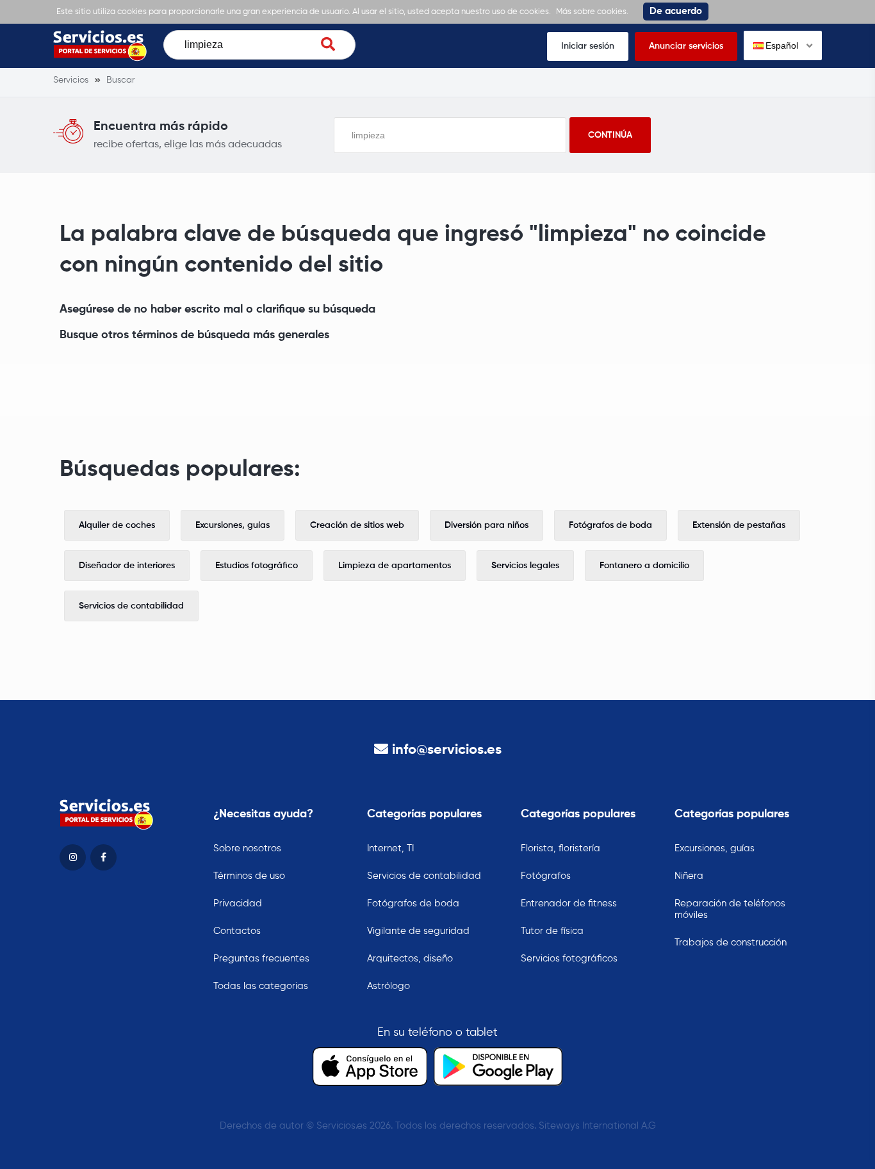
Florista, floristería (560, 848)
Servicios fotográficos (569, 958)
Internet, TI (390, 848)
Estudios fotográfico (256, 565)
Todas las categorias (260, 986)
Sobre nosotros (247, 848)
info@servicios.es (447, 750)
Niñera (689, 876)
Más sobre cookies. (592, 12)
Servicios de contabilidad (131, 605)
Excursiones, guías (232, 525)
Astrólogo (388, 986)
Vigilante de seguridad (418, 931)
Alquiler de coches (117, 525)
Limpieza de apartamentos (394, 565)
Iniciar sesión (587, 46)
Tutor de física (552, 931)
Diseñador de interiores (127, 565)
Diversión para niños (486, 525)
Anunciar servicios (686, 46)
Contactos (237, 931)
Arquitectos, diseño (410, 958)
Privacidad (237, 903)
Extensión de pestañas (738, 525)
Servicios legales (525, 565)
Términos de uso (249, 876)
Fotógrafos (546, 876)
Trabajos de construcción (731, 942)
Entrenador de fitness (569, 903)
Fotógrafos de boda (610, 525)
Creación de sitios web (357, 525)
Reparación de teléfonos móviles (730, 909)
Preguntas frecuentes (261, 958)
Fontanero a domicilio (644, 565)
